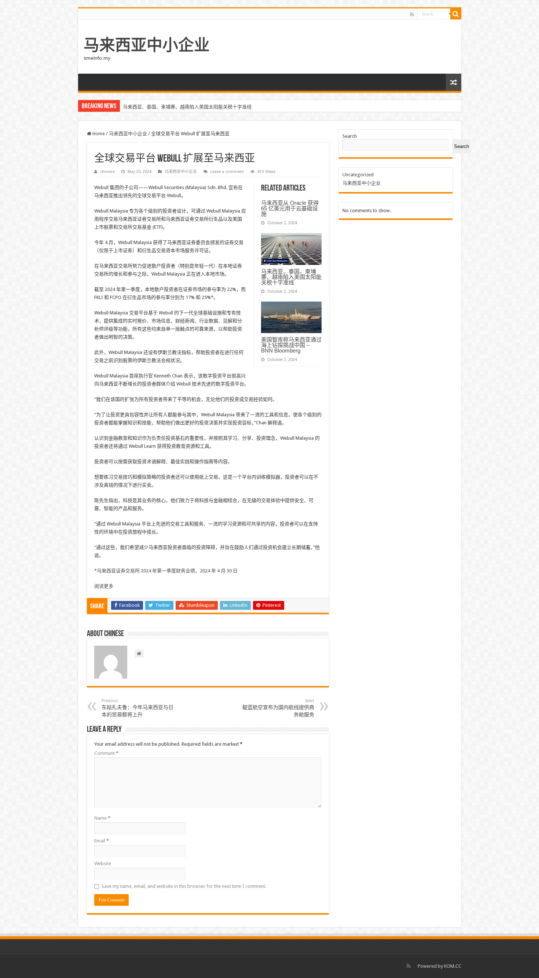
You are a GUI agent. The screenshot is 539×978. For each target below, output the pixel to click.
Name (102, 818)
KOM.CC (452, 966)
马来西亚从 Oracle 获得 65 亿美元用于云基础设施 (290, 208)
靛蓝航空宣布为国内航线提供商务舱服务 (278, 707)
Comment (106, 753)
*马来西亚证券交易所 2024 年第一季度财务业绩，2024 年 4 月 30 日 (166, 570)
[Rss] (412, 14)
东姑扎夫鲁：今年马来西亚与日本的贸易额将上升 (137, 707)
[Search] (455, 13)
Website (102, 863)
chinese (107, 171)
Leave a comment (227, 171)
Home (98, 133)
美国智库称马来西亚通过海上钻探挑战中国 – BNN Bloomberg (291, 345)
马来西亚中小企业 (147, 45)
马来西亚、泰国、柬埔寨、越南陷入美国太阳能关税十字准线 (187, 107)
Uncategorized (358, 174)
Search (349, 136)
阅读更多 (103, 586)
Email (101, 841)
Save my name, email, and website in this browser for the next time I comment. (184, 886)
